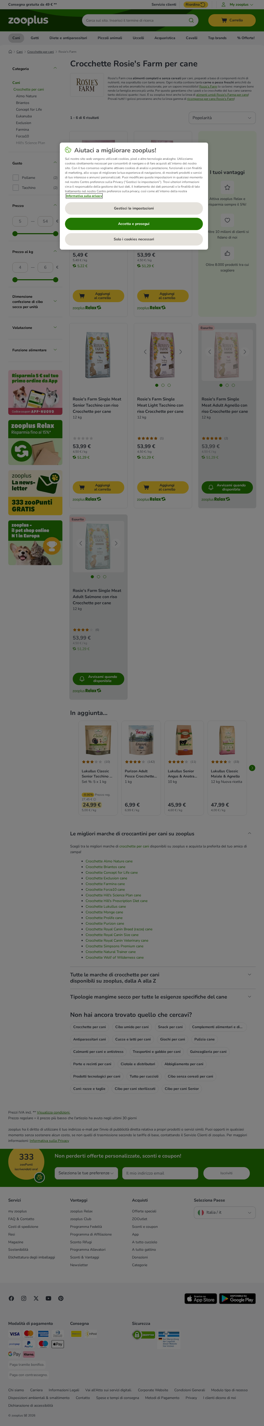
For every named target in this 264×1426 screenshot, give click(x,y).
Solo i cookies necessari (134, 239)
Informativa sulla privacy (84, 196)
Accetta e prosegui (134, 223)
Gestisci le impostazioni (134, 208)
